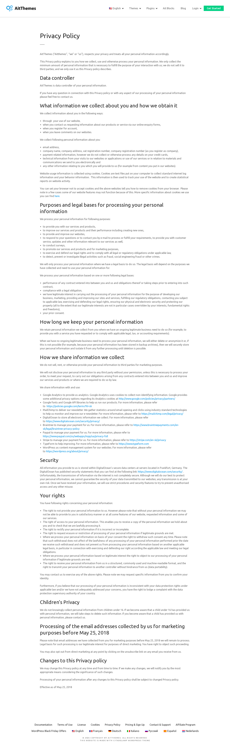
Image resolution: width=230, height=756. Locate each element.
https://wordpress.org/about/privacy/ (67, 451)
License (81, 724)
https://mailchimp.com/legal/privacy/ (162, 413)
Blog (183, 8)
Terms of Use (64, 724)
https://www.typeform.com (134, 443)
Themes (133, 8)
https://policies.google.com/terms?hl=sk (69, 406)
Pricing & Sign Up (135, 724)
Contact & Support (160, 724)
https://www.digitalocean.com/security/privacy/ (73, 421)
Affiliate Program (185, 724)
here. (57, 196)
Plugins (150, 8)
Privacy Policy (112, 724)
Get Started (214, 8)
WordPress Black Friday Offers (48, 731)
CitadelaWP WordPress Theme (131, 740)
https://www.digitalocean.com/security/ (160, 471)
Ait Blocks (168, 8)
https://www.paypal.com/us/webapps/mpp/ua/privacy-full (75, 436)
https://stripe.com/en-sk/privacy (148, 440)
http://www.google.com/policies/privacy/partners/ (147, 398)
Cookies (95, 724)
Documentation (43, 724)
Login (195, 8)
